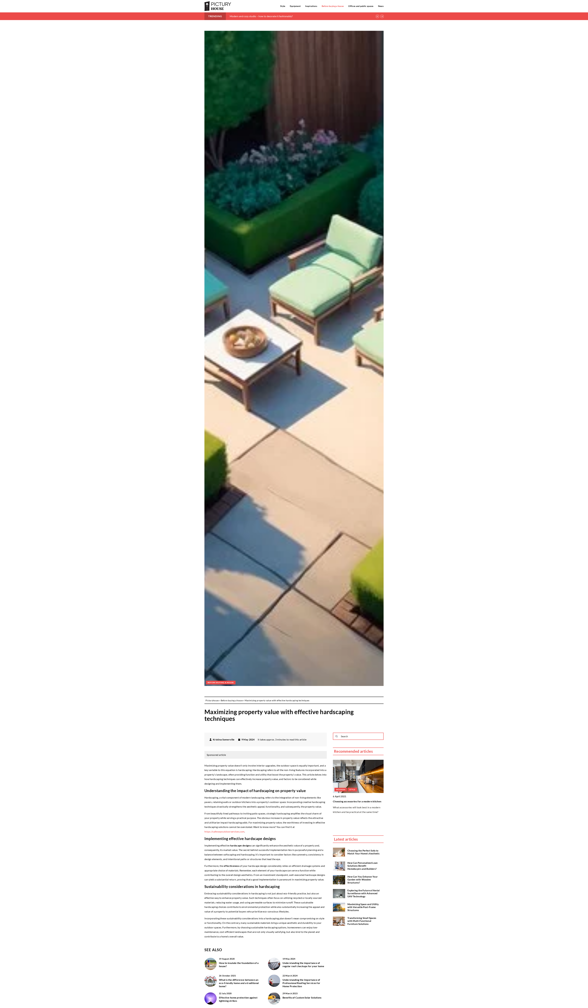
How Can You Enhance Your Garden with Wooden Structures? (362, 879)
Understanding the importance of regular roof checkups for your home (303, 964)
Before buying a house (333, 6)
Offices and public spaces (360, 6)
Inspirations (311, 6)
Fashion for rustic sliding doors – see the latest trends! (259, 16)
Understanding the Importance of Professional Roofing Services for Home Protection (301, 983)
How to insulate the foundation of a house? (239, 964)
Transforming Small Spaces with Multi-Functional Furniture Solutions (361, 921)
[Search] (336, 736)
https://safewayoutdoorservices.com (224, 831)
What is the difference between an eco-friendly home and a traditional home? (239, 983)
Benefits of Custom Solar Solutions (302, 997)
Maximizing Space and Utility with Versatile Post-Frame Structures (363, 907)
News (381, 6)
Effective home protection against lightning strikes (238, 999)
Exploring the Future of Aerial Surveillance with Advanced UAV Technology (363, 893)
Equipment (295, 6)
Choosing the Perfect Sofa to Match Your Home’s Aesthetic (363, 852)
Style (282, 6)
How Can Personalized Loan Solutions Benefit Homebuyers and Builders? (362, 865)
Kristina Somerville (224, 739)
